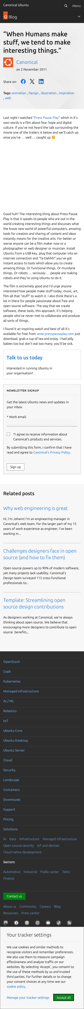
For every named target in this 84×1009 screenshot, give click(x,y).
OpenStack (11, 661)
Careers (45, 906)
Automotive (11, 872)
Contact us (14, 896)
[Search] (66, 5)
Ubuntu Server (14, 750)
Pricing (8, 819)
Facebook (23, 81)
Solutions (10, 829)
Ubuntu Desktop (15, 740)
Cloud (7, 760)
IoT (5, 721)
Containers (11, 789)
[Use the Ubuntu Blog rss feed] (70, 923)
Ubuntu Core (12, 730)
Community (27, 906)
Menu (76, 6)
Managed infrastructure (21, 691)
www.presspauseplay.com (55, 334)
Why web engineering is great (35, 508)
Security (9, 770)
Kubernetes (11, 681)
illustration (48, 93)
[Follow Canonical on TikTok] (59, 923)
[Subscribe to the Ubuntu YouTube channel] (49, 923)
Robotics (10, 711)
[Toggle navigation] (79, 16)
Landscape (11, 780)
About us (9, 906)
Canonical (27, 62)
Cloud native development (22, 852)
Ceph (7, 671)
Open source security (18, 845)
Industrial (30, 872)
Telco (66, 872)
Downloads (11, 799)
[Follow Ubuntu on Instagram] (38, 923)
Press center (30, 913)
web (8, 98)
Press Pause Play (46, 117)
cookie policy (16, 986)
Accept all (64, 997)
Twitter (32, 81)
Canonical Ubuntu (16, 5)
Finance (8, 878)
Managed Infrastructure (60, 839)
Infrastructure (29, 839)
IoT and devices (48, 845)
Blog (57, 906)
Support (9, 809)
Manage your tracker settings (28, 997)
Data (12, 839)
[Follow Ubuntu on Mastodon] (6, 923)
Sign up (15, 467)
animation (19, 93)
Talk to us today (24, 357)
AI (4, 839)
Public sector (49, 872)
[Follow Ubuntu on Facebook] (17, 923)
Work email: (18, 417)
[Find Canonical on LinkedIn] (27, 923)
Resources (10, 913)
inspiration (66, 93)
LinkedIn (41, 81)
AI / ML (8, 701)
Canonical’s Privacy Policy (51, 452)
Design (34, 93)
